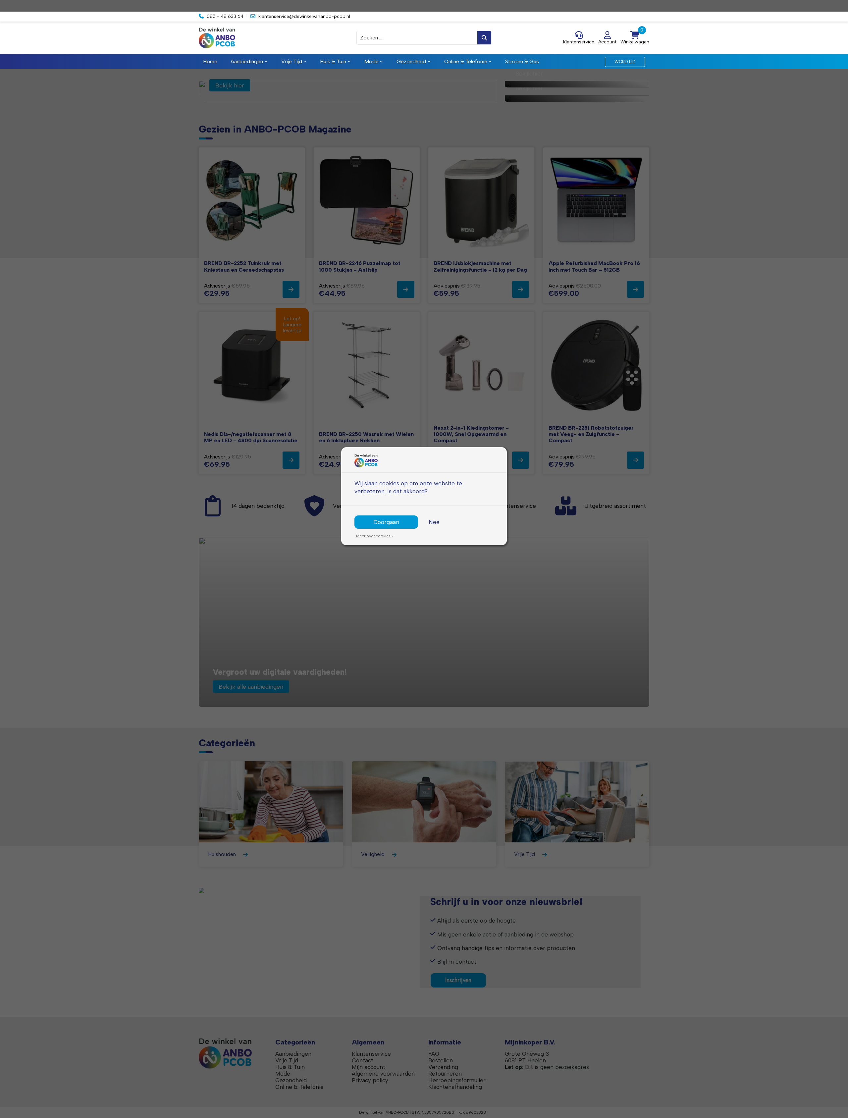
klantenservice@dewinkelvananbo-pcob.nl (304, 16)
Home (210, 61)
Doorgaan (386, 521)
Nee (434, 521)
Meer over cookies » (374, 536)
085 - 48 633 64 (225, 16)
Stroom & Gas (522, 61)
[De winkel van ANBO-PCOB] (255, 37)
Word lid (624, 61)
